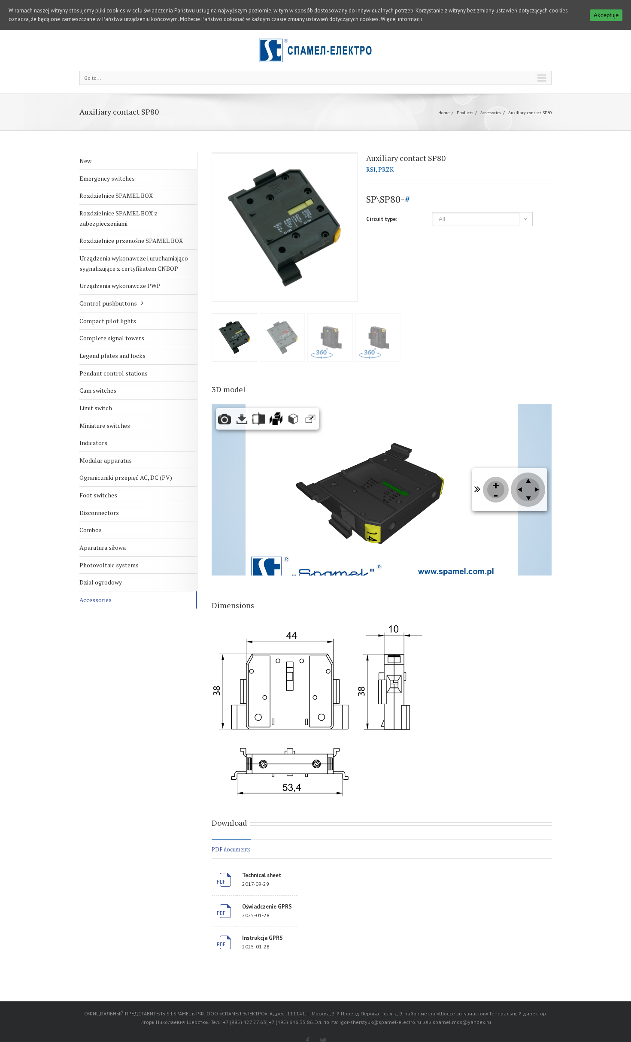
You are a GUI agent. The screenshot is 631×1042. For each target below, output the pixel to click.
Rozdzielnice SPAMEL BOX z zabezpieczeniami (118, 218)
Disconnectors (99, 513)
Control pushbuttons (108, 303)
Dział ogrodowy (100, 582)
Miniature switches (104, 425)
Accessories (490, 112)
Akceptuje (606, 15)
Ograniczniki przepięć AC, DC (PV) (125, 477)
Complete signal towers (111, 338)
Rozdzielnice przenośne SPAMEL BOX (131, 240)
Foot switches (98, 495)
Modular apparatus (105, 460)
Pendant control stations (113, 373)
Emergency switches (107, 178)
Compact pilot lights (107, 321)
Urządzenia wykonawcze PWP (120, 286)
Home (443, 112)
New (85, 161)
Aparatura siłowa (102, 547)
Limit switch (95, 408)
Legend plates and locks (112, 355)
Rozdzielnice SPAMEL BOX (116, 195)
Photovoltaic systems (109, 565)
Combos (90, 530)
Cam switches (97, 390)
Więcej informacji (401, 19)
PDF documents (231, 849)
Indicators (93, 443)
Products (465, 112)
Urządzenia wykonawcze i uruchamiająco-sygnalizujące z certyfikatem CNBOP (135, 263)
